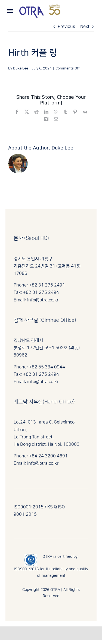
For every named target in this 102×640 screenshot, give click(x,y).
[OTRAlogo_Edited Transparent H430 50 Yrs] (40, 6)
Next (84, 26)
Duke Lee (20, 68)
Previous (66, 26)
